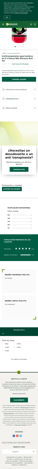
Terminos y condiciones (19, 465)
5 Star (7, 350)
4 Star (19, 347)
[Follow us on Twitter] (20, 436)
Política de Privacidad (21, 13)
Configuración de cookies (14, 457)
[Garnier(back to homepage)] (11, 24)
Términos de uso (24, 407)
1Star (6, 343)
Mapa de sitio (28, 457)
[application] (19, 451)
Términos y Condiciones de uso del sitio (19, 459)
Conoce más (19, 169)
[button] (2, 333)
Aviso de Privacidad (12, 461)
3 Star (7, 347)
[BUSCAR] (35, 24)
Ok (7, 17)
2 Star (19, 343)
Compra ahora (19, 79)
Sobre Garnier (28, 463)
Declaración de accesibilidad (14, 463)
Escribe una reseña (11, 189)
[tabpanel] (19, 91)
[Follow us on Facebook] (14, 436)
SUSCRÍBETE (19, 400)
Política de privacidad (20, 424)
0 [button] (19, 215)
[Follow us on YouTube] (17, 436)
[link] (19, 64)
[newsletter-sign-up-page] (31, 24)
